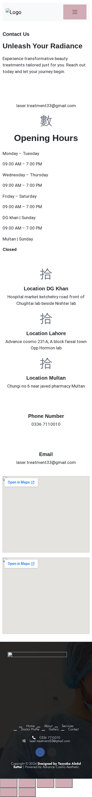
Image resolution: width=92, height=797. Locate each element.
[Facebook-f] (40, 752)
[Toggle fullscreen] (27, 783)
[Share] (45, 783)
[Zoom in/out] (8, 783)
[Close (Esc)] (64, 783)
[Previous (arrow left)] (8, 792)
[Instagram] (51, 752)
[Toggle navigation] (74, 12)
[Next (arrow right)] (27, 792)
